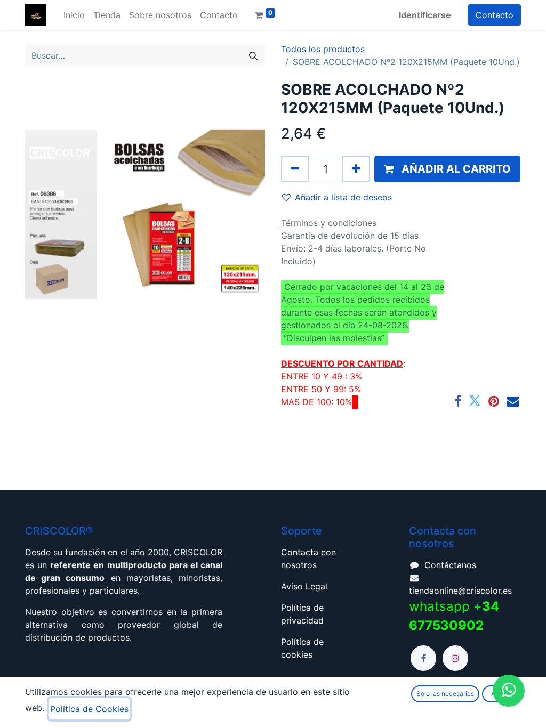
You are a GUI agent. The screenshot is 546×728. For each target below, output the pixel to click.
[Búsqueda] (253, 55)
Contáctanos (450, 565)
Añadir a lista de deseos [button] (343, 197)
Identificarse (425, 15)
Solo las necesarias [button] (445, 694)
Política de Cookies (89, 708)
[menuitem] (74, 15)
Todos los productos (323, 49)
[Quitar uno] (295, 169)
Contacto (494, 15)
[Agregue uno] (356, 169)
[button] (447, 169)
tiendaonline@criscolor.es (460, 590)
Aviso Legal (304, 586)
